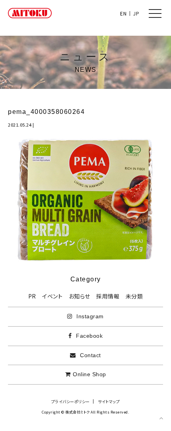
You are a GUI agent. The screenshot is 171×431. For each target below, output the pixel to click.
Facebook (88, 336)
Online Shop (89, 374)
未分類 (134, 296)
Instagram (89, 316)
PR (32, 296)
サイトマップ (109, 401)
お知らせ (79, 296)
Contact (89, 355)
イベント (52, 296)
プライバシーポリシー (70, 401)
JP (136, 13)
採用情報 (107, 296)
